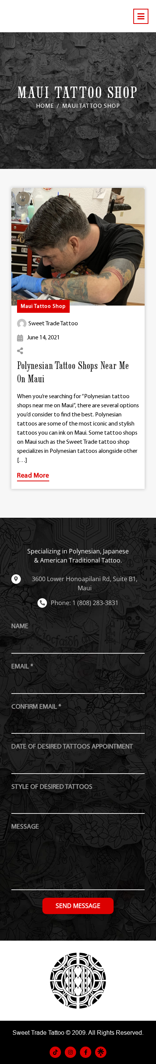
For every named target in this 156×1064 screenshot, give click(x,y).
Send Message (78, 906)
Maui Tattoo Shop (43, 306)
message (25, 827)
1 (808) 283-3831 (95, 603)
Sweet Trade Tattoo (53, 324)
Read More (33, 475)
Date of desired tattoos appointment (72, 746)
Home (45, 106)
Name (19, 626)
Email (22, 666)
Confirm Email (36, 707)
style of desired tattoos (51, 787)
